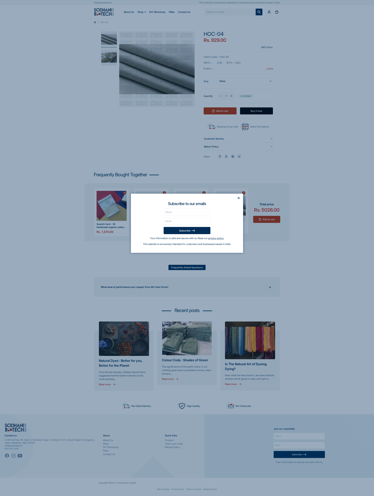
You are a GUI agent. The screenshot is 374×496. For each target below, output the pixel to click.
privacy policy (216, 238)
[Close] (239, 198)
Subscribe (184, 230)
